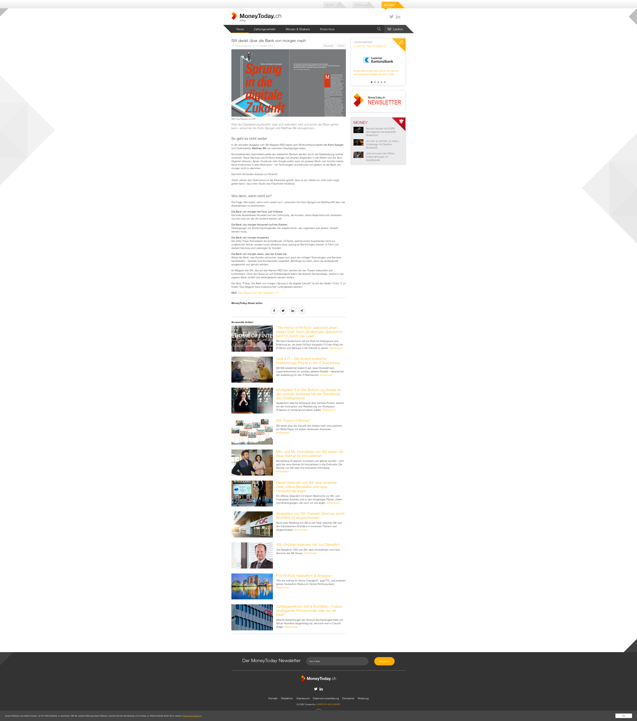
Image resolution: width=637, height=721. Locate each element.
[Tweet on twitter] (283, 310)
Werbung (363, 698)
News (240, 29)
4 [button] (381, 82)
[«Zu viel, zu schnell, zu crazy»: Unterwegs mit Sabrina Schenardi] (358, 142)
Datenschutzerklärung (326, 698)
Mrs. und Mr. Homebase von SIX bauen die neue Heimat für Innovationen (309, 453)
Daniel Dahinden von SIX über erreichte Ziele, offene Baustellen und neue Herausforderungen (306, 486)
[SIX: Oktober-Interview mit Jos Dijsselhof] (252, 555)
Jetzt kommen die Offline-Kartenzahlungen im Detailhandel (380, 156)
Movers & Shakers (298, 29)
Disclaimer (348, 698)
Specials (360, 5)
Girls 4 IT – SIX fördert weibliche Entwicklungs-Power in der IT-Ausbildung (308, 360)
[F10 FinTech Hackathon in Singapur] (252, 586)
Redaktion (287, 698)
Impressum (303, 698)
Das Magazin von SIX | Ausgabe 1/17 (258, 292)
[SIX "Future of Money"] (252, 431)
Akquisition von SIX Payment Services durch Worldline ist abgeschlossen (310, 515)
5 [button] (385, 82)
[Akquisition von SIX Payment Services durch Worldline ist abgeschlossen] (252, 524)
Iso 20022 (389, 5)
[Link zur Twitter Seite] (391, 16)
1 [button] (371, 82)
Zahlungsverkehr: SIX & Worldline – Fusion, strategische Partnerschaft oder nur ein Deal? (309, 610)
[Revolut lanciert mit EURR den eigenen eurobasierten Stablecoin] (358, 129)
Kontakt (273, 698)
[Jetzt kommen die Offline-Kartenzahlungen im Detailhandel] (358, 154)
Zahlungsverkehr (265, 29)
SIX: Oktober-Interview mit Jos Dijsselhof (307, 544)
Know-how (327, 29)
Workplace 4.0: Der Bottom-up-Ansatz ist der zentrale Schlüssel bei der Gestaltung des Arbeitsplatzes (308, 393)
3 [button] (378, 82)
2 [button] (375, 82)
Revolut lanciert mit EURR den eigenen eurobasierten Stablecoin (381, 132)
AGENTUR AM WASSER (328, 704)
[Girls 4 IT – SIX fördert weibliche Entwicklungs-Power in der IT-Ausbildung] (252, 369)
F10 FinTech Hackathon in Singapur (303, 575)
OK (623, 715)
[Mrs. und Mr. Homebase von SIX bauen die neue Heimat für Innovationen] (252, 462)
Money (330, 5)
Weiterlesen (336, 347)
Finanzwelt (328, 45)
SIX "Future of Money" (293, 420)
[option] (378, 60)
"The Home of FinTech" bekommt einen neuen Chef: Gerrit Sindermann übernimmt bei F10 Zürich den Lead (309, 331)
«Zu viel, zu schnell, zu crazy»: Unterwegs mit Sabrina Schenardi (382, 144)
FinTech (341, 45)
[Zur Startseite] (318, 678)
